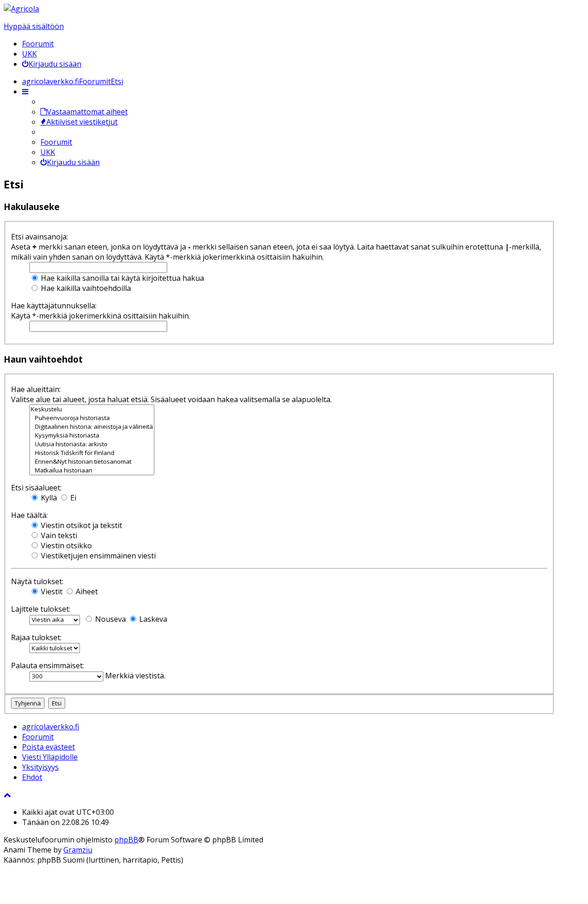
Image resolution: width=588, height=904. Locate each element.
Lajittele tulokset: (40, 609)
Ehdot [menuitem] (32, 777)
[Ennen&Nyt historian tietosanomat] (92, 461)
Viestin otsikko (65, 545)
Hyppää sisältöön (34, 26)
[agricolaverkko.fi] (21, 9)
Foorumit (38, 44)
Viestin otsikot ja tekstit (80, 525)
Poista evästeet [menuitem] (48, 747)
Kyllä (48, 498)
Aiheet (86, 591)
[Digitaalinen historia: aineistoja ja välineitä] (92, 426)
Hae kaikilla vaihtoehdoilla (85, 288)
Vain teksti (58, 535)
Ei (72, 498)
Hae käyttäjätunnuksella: (53, 306)
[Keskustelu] (92, 409)
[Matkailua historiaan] (92, 470)
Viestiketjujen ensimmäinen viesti (97, 556)
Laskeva (152, 619)
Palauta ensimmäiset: (47, 665)
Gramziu (77, 850)
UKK (29, 54)
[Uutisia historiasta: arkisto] (92, 444)
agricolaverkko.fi (50, 727)
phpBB (126, 840)
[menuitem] (51, 64)
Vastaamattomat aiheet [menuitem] (87, 112)
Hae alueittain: (36, 389)
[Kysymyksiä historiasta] (92, 435)
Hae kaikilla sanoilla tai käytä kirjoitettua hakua (121, 278)
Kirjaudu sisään (73, 162)
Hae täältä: (29, 515)
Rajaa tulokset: (36, 637)
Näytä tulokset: (37, 581)
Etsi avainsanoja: (39, 237)
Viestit (50, 591)
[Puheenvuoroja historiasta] (92, 418)
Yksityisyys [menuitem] (40, 767)
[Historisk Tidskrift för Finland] (92, 453)
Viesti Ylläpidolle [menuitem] (50, 757)
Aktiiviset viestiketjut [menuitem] (82, 122)
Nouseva (109, 619)
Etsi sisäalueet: (36, 488)
